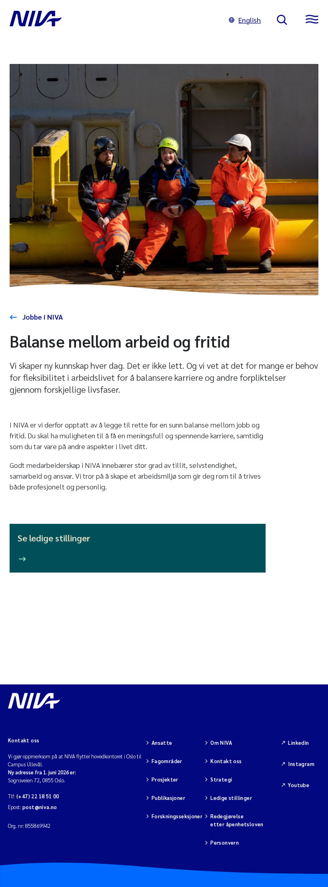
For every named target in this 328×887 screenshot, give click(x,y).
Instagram (301, 763)
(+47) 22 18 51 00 (37, 796)
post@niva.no (39, 806)
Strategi (221, 779)
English (249, 19)
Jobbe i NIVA (42, 316)
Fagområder (167, 761)
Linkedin (298, 742)
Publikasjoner (168, 797)
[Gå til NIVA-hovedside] (111, 20)
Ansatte (162, 742)
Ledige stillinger (231, 797)
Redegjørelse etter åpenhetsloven (236, 820)
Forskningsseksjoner (177, 816)
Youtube (298, 785)
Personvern (224, 842)
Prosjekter (165, 779)
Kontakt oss (226, 761)
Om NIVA (221, 742)
